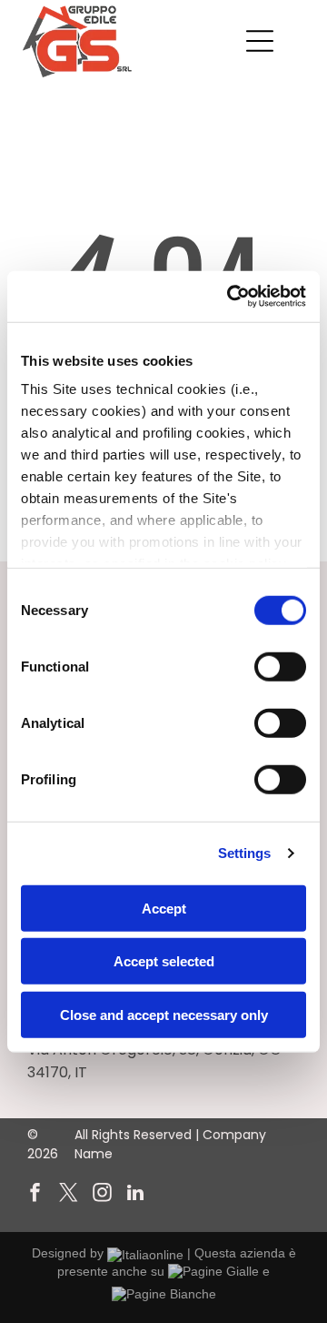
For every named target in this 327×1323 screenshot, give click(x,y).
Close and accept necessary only (164, 1014)
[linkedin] (135, 1195)
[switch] (280, 666)
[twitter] (68, 1195)
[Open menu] (259, 41)
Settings (245, 853)
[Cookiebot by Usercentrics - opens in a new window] (230, 296)
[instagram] (101, 1195)
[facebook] (34, 1195)
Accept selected (164, 961)
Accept (164, 907)
